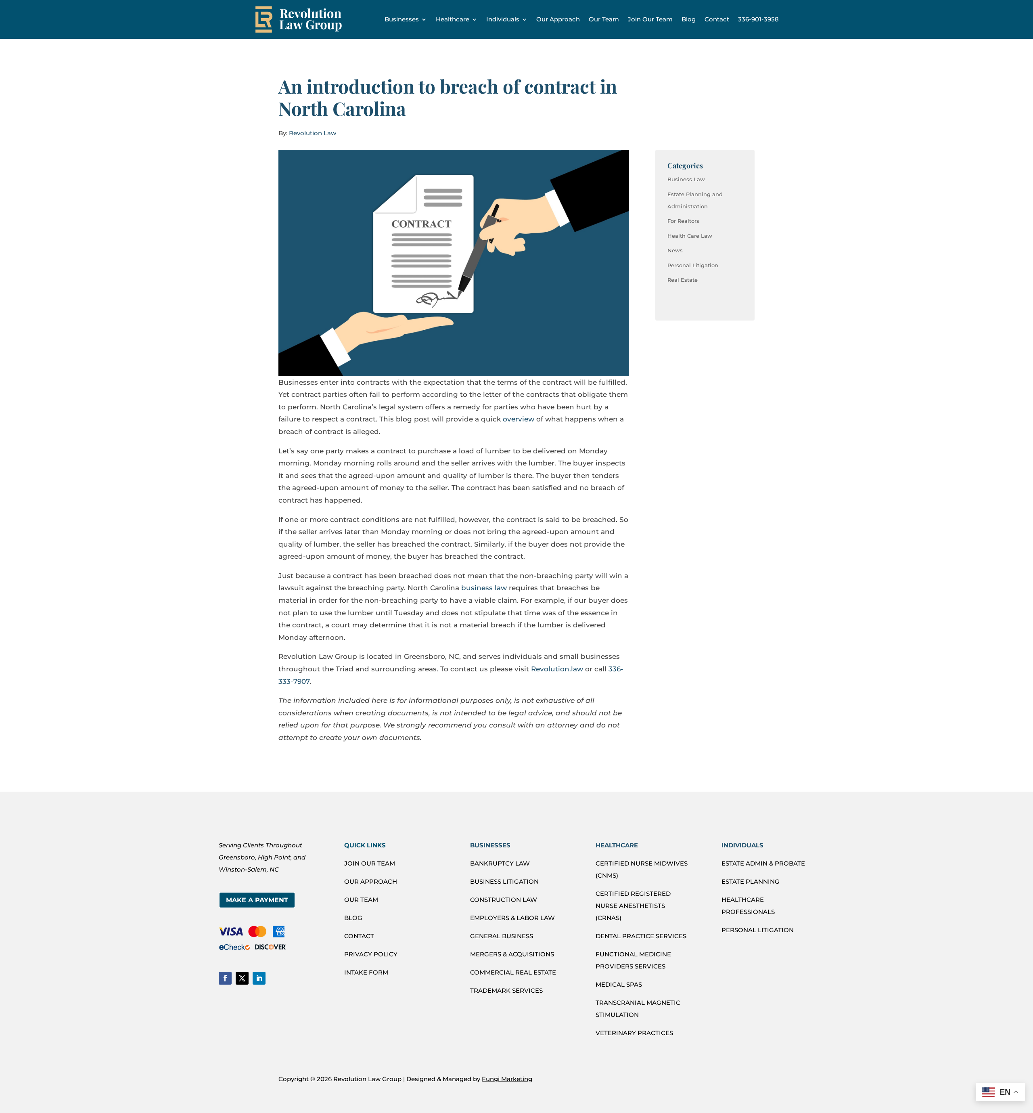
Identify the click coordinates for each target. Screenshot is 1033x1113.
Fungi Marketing (507, 1079)
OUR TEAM (361, 899)
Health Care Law (689, 236)
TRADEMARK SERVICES (506, 990)
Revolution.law (557, 669)
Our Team (604, 19)
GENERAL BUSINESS (501, 936)
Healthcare (452, 19)
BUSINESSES (490, 845)
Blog (689, 19)
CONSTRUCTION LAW (503, 899)
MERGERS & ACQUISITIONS (512, 954)
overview (518, 419)
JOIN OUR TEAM (369, 863)
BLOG (353, 918)
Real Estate (682, 280)
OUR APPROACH (370, 881)
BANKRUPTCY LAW (500, 863)
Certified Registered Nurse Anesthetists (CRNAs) (633, 906)
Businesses (402, 19)
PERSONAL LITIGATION (757, 930)
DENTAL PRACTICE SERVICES (641, 936)
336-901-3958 (758, 19)
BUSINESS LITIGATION (504, 881)
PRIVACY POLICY (370, 954)
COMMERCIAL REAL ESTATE (513, 972)
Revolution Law (312, 133)
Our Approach (558, 19)
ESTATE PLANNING (750, 881)
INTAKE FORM (366, 972)
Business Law (686, 179)
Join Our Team (650, 19)
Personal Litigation (692, 265)
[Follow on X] (242, 978)
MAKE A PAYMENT (257, 900)
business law (484, 588)
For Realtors (683, 221)
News (675, 250)
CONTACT (359, 936)
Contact (717, 19)
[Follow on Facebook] (225, 978)
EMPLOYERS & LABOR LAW (512, 918)
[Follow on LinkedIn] (259, 978)
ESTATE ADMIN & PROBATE (763, 863)
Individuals (502, 19)
